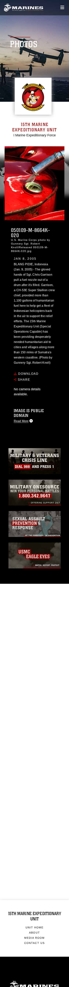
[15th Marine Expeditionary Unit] (23, 8)
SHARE (23, 379)
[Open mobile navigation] (62, 7)
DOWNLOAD (28, 373)
